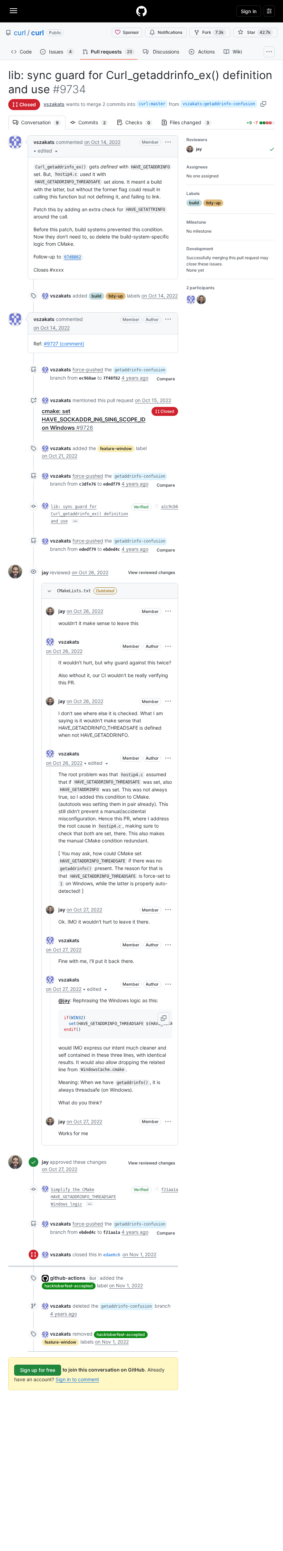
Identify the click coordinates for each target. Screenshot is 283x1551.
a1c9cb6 (169, 506)
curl (20, 33)
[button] (48, 150)
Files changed (193, 122)
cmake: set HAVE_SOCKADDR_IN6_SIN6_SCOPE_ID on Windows (94, 419)
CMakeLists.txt (74, 590)
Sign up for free (37, 1370)
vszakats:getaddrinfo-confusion (219, 103)
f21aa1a (169, 1189)
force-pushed (87, 369)
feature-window (116, 448)
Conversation (43, 122)
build (96, 296)
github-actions (68, 1278)
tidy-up (115, 296)
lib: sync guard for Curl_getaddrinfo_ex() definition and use (89, 514)
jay (45, 572)
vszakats (54, 104)
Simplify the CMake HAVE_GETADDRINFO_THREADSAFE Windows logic (83, 1197)
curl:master (152, 103)
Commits (95, 122)
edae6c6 (111, 1254)
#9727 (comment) (64, 344)
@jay (64, 1000)
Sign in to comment (77, 1379)
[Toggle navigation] (13, 11)
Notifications (170, 32)
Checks (141, 122)
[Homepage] (141, 11)
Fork (213, 32)
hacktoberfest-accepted (69, 1285)
